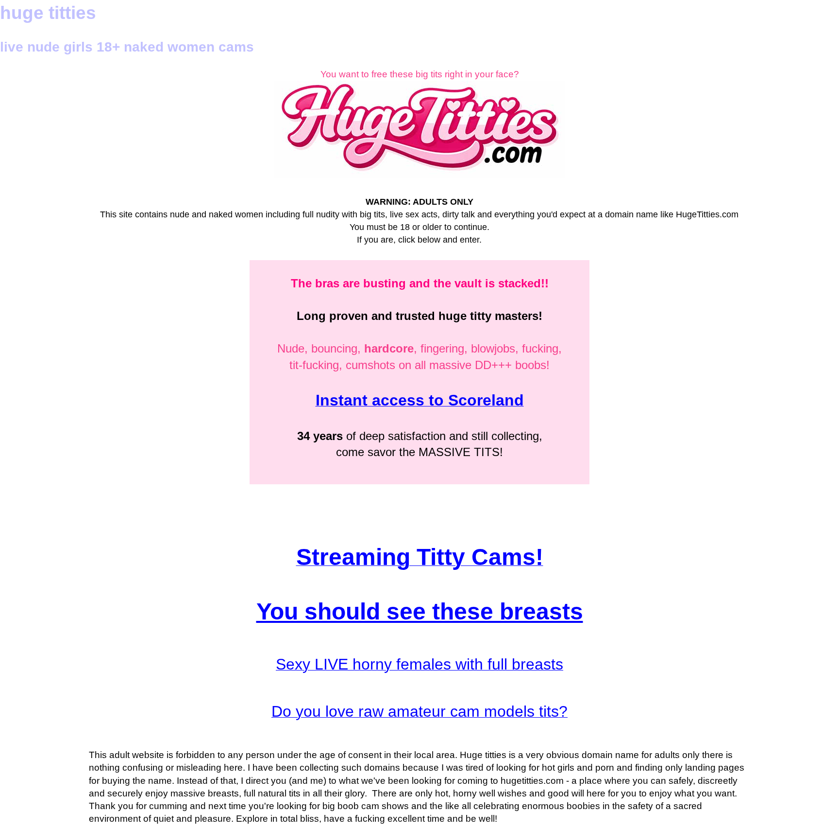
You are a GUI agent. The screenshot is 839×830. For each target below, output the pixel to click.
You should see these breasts (419, 611)
